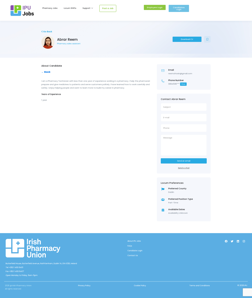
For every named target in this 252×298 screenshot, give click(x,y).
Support (87, 8)
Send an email (183, 161)
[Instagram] (243, 241)
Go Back (47, 31)
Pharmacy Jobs (49, 8)
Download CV (187, 39)
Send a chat (184, 168)
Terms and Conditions (199, 285)
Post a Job (107, 8)
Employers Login (154, 7)
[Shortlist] (207, 39)
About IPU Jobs (134, 241)
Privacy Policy (84, 285)
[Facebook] (226, 241)
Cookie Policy (140, 285)
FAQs (129, 246)
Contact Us (132, 255)
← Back (45, 72)
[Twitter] (232, 241)
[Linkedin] (238, 241)
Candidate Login (134, 250)
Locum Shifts (70, 8)
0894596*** (176, 83)
